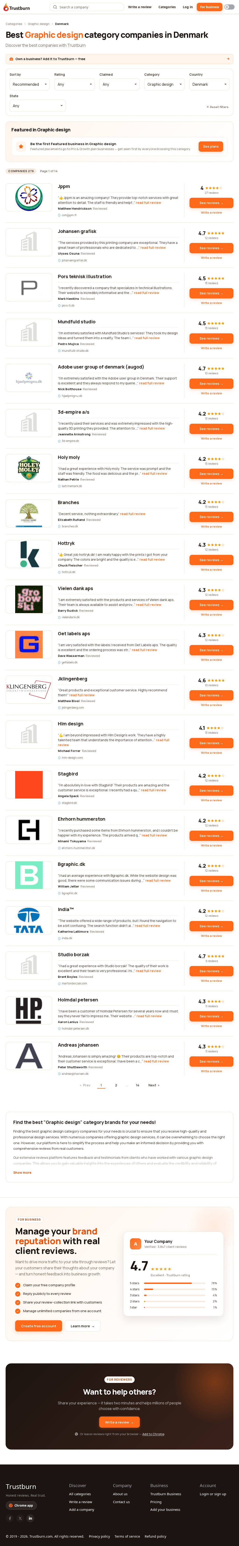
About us (120, 1493)
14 (137, 1085)
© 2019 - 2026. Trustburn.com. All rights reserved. (45, 1536)
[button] (30, 84)
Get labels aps (74, 633)
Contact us (121, 1501)
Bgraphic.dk (71, 864)
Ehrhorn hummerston (81, 819)
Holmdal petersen (78, 1000)
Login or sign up (213, 1493)
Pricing (156, 1501)
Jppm (64, 186)
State (14, 96)
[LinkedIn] (30, 1518)
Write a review (139, 7)
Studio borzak (73, 954)
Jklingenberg (72, 679)
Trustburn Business (165, 1493)
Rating (59, 74)
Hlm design (70, 723)
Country (196, 74)
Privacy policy (99, 1536)
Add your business (165, 1509)
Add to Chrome (153, 1434)
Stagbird (68, 774)
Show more (22, 1173)
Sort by (15, 74)
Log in (188, 7)
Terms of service (127, 1536)
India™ (66, 909)
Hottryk (66, 543)
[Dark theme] (229, 7)
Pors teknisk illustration (85, 276)
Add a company (81, 1509)
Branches (68, 502)
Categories (167, 7)
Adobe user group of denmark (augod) (101, 367)
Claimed (106, 74)
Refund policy (155, 1536)
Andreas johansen (78, 1045)
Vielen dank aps (75, 588)
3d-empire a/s (73, 412)
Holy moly (69, 457)
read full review (148, 202)
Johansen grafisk (77, 231)
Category (152, 74)
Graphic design (38, 24)
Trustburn (21, 1486)
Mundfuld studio (76, 321)
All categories (80, 1493)
